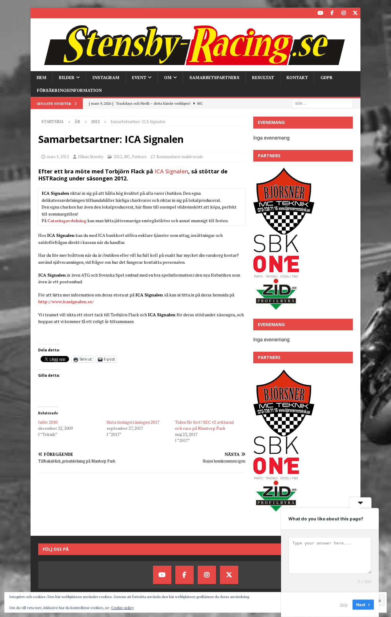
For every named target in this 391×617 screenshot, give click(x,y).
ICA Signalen (171, 171)
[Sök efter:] (322, 103)
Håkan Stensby (91, 156)
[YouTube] (320, 13)
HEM (41, 77)
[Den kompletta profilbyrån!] (276, 307)
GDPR (326, 77)
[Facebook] (332, 13)
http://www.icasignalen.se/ (66, 301)
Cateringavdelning (66, 220)
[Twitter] (355, 13)
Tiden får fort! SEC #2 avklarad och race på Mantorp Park (204, 425)
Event (139, 77)
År (77, 121)
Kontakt (297, 77)
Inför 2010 (47, 422)
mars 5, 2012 (58, 156)
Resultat (263, 77)
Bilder (67, 77)
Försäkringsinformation (69, 90)
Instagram (105, 77)
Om (168, 77)
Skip (344, 604)
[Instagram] (343, 13)
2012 (118, 156)
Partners (139, 156)
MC (127, 156)
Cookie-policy (122, 607)
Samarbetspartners (214, 77)
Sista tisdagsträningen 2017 (133, 422)
